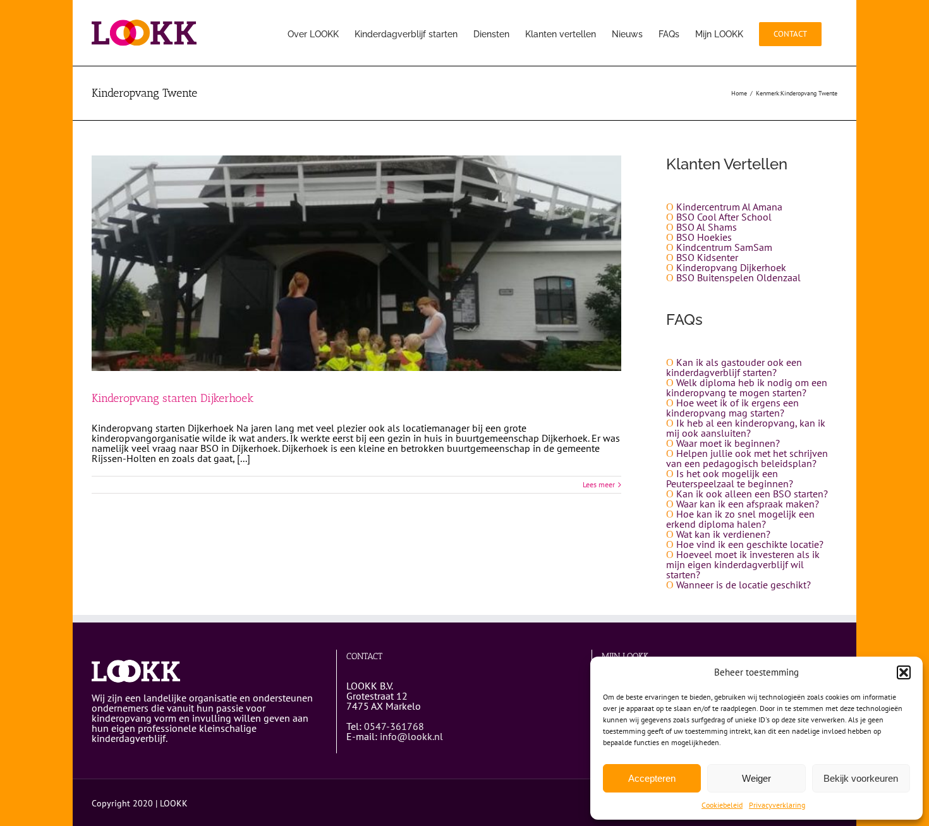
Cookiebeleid (722, 805)
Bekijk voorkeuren (860, 778)
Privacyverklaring (777, 805)
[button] (903, 672)
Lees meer (599, 484)
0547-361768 (394, 726)
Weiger (756, 778)
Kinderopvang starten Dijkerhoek (172, 398)
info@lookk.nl (411, 736)
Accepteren (652, 778)
